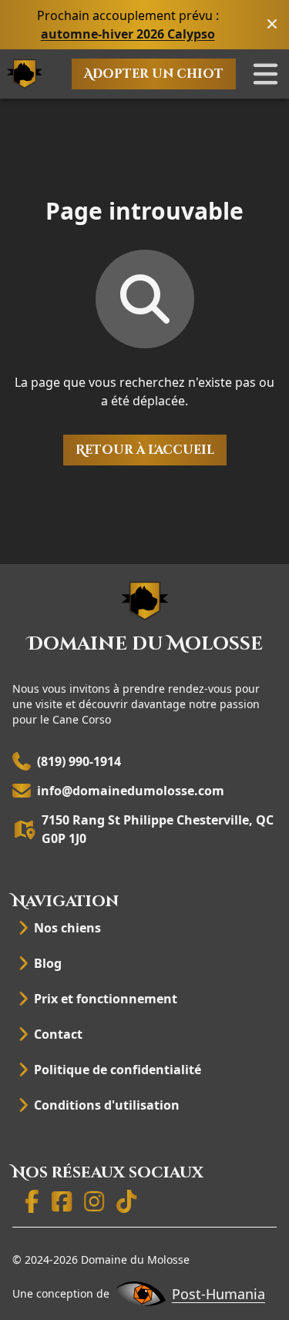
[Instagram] (94, 1205)
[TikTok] (126, 1205)
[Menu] (265, 74)
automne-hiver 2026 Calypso (128, 33)
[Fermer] (272, 24)
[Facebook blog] (61, 1205)
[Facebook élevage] (31, 1205)
